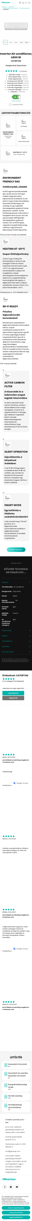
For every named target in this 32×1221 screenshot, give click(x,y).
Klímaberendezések (24, 8)
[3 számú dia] (16, 42)
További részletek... (16, 550)
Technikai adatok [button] (8, 652)
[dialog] (16, 1207)
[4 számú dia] (21, 42)
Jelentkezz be (13, 693)
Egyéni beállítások (16, 1217)
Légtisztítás (11, 7)
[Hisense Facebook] (4, 1187)
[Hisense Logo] (9, 2)
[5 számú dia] (26, 42)
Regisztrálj (13, 698)
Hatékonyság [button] (6, 630)
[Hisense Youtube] (16, 1187)
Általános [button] (5, 582)
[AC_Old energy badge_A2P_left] (16, 97)
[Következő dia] (29, 26)
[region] (16, 26)
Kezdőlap (4, 7)
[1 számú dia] (5, 42)
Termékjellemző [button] (7, 641)
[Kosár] (23, 3)
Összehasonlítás (17, 104)
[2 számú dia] (10, 42)
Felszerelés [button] (5, 647)
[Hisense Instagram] (10, 1187)
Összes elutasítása (16, 1213)
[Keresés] (26, 3)
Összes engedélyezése (16, 1208)
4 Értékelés (23, 71)
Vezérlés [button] (4, 636)
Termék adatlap (16, 101)
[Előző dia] (2, 26)
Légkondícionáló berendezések (10, 8)
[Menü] (29, 3)
